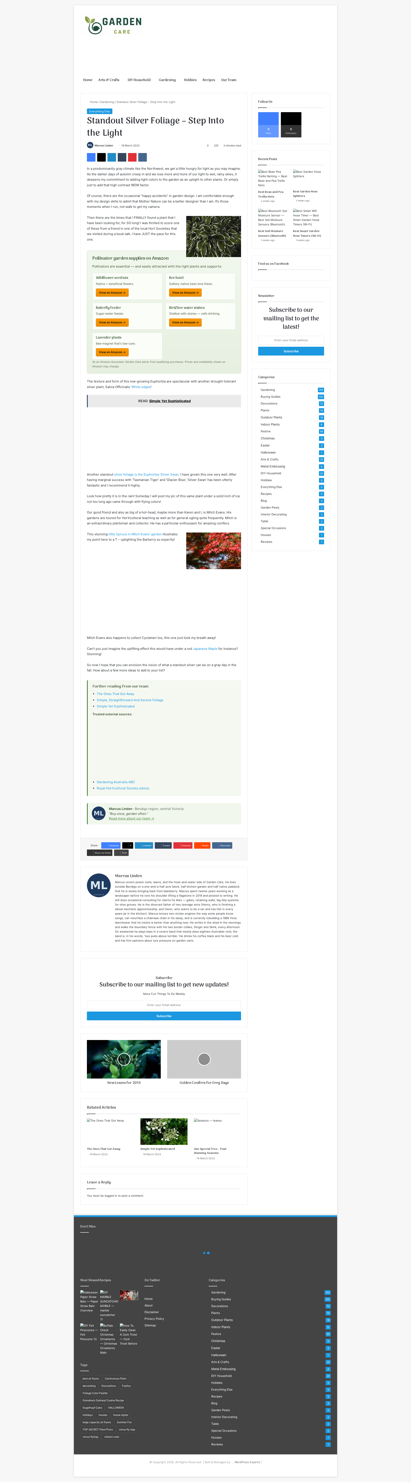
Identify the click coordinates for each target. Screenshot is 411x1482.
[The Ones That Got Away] (110, 1131)
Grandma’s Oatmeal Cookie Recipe (103, 1400)
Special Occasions (273, 528)
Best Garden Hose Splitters (305, 194)
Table (264, 521)
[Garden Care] (112, 25)
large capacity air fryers (97, 1422)
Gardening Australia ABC (116, 782)
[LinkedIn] (111, 157)
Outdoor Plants (271, 417)
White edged (141, 387)
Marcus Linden (104, 145)
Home (87, 80)
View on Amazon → (112, 292)
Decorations (269, 403)
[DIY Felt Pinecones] (89, 1332)
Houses (266, 535)
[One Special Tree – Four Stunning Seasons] (217, 1131)
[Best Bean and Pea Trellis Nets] (273, 178)
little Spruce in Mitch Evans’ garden (135, 534)
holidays (88, 1415)
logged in (111, 1195)
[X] (101, 157)
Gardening (167, 80)
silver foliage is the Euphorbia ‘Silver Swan (146, 474)
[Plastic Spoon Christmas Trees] (129, 1295)
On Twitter (152, 1280)
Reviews (266, 541)
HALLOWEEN (116, 1407)
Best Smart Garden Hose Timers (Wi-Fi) (307, 233)
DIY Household (139, 80)
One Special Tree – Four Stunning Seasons (210, 1151)
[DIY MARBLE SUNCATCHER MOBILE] (109, 1306)
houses (103, 1415)
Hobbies (190, 80)
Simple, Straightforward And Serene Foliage (130, 700)
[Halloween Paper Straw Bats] (89, 1301)
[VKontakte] (142, 157)
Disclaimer (151, 1312)
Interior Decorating (274, 514)
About (148, 1305)
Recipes (209, 80)
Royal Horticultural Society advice (123, 788)
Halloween (268, 452)
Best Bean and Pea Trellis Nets (270, 194)
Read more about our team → (131, 818)
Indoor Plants (270, 424)
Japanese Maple (205, 649)
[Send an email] (115, 145)
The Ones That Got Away (115, 694)
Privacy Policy (154, 1318)
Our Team (228, 80)
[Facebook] (91, 157)
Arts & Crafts (108, 80)
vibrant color (111, 1436)
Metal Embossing (273, 466)
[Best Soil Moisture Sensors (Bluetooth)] (273, 218)
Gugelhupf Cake (92, 1407)
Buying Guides (270, 396)
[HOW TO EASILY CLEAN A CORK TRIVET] (129, 1334)
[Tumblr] (122, 157)
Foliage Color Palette (95, 1393)
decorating (89, 1385)
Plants (265, 410)
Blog (264, 500)
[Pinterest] (132, 157)
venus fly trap (127, 1429)
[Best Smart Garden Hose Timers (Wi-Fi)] (308, 218)
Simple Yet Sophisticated (116, 706)
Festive (266, 431)
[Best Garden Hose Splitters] (308, 178)
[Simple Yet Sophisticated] (164, 1131)
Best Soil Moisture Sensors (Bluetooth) (272, 233)
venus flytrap (90, 1436)
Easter (265, 445)
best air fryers (91, 1378)
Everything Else (99, 111)
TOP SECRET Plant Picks (98, 1429)
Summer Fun (124, 1422)
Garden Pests (270, 507)
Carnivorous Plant (115, 1378)
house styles (120, 1415)
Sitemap (150, 1325)
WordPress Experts (247, 1462)
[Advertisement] (248, 40)
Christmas (268, 438)
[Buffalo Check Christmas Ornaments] (109, 1339)
